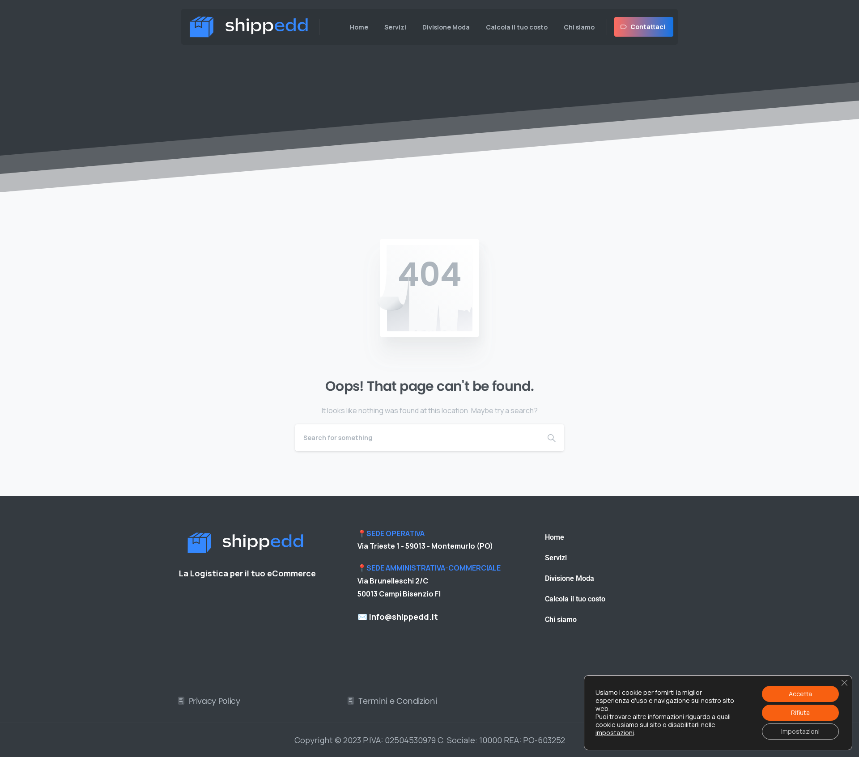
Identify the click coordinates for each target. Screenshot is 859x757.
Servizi (556, 558)
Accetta (800, 693)
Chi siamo (561, 619)
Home (554, 537)
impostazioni (614, 733)
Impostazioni (800, 731)
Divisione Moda (569, 578)
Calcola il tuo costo (575, 599)
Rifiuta (800, 712)
